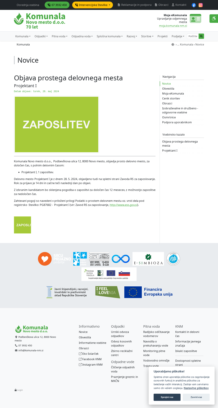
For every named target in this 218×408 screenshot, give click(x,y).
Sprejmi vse (167, 397)
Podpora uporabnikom (177, 122)
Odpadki (40, 36)
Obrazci (163, 5)
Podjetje (177, 36)
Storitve (146, 36)
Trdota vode (151, 366)
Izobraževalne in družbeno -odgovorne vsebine (180, 110)
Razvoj (131, 36)
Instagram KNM (92, 364)
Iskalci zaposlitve (186, 351)
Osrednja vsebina (28, 5)
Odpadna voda (81, 36)
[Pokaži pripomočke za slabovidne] (213, 18)
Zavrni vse (196, 397)
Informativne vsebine (92, 343)
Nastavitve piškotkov (196, 388)
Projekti (163, 36)
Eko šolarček (90, 354)
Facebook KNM (92, 359)
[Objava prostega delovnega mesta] (56, 124)
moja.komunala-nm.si (173, 26)
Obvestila (168, 88)
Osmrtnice (169, 117)
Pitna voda (58, 36)
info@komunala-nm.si (30, 350)
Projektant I (169, 150)
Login (20, 389)
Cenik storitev (171, 98)
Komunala (21, 36)
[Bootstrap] (33, 329)
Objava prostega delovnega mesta (180, 143)
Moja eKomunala (173, 93)
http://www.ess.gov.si (123, 205)
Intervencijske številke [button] (93, 5)
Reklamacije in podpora (136, 5)
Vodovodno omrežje (156, 360)
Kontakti (180, 5)
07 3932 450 (59, 5)
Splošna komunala (109, 36)
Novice (166, 83)
